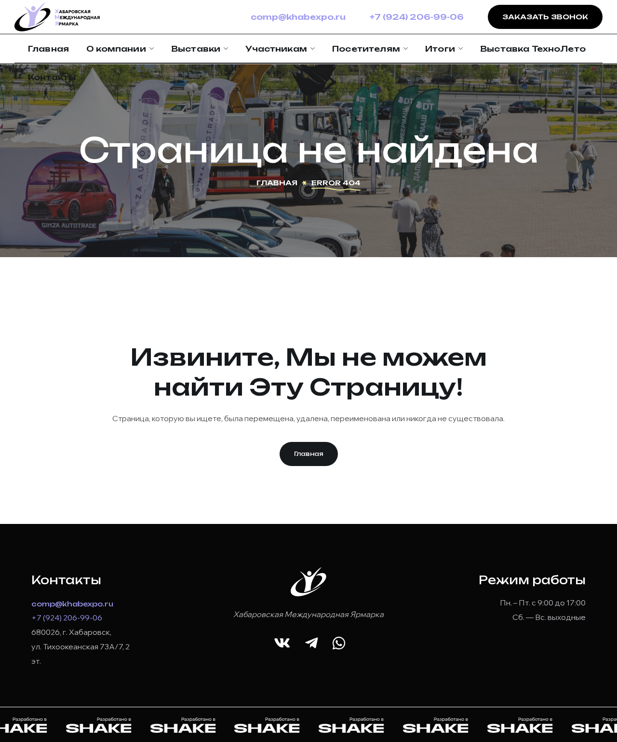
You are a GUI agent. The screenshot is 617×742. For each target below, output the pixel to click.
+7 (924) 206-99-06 (417, 17)
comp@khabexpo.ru (298, 17)
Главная (276, 183)
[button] (309, 454)
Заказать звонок (545, 17)
